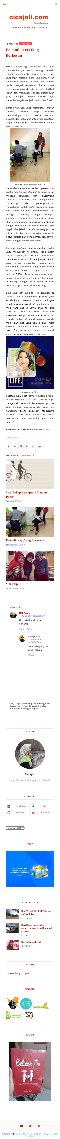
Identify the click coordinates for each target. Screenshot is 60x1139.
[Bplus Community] (14, 1019)
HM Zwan (24, 613)
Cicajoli (32, 636)
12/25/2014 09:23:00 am (33, 616)
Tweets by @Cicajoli (17, 973)
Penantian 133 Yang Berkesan (25, 540)
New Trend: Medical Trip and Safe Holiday (36, 913)
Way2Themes (25, 1134)
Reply (21, 629)
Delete (29, 629)
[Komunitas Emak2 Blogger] (26, 1008)
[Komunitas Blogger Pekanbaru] (41, 1008)
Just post (13, 438)
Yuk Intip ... (13, 584)
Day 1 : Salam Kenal (31, 941)
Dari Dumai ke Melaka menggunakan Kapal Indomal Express (36, 928)
